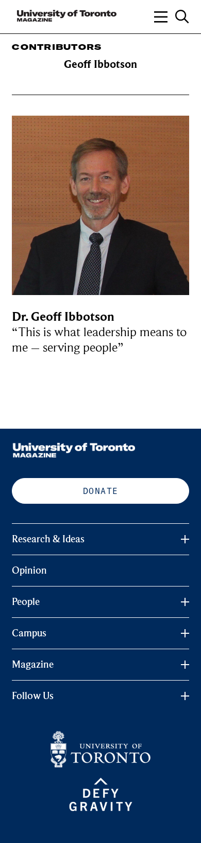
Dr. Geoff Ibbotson (63, 316)
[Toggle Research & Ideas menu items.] (185, 539)
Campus (29, 633)
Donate (101, 491)
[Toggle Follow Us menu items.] (185, 696)
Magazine (33, 664)
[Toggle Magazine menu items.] (185, 665)
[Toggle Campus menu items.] (185, 633)
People (26, 602)
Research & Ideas (48, 539)
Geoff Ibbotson (100, 64)
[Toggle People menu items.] (185, 602)
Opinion (29, 570)
